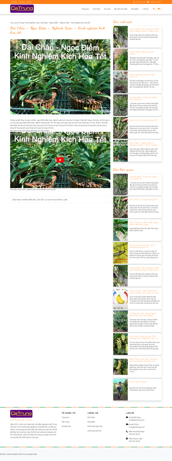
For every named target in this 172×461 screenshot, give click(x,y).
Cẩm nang (65, 422)
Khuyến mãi (66, 426)
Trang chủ (85, 9)
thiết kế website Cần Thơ (16, 454)
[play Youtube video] (60, 160)
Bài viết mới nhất (120, 9)
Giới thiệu (14, 2)
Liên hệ (29, 2)
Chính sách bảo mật (94, 426)
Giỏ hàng (22, 2)
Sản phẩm (135, 9)
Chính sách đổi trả (94, 431)
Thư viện (107, 9)
